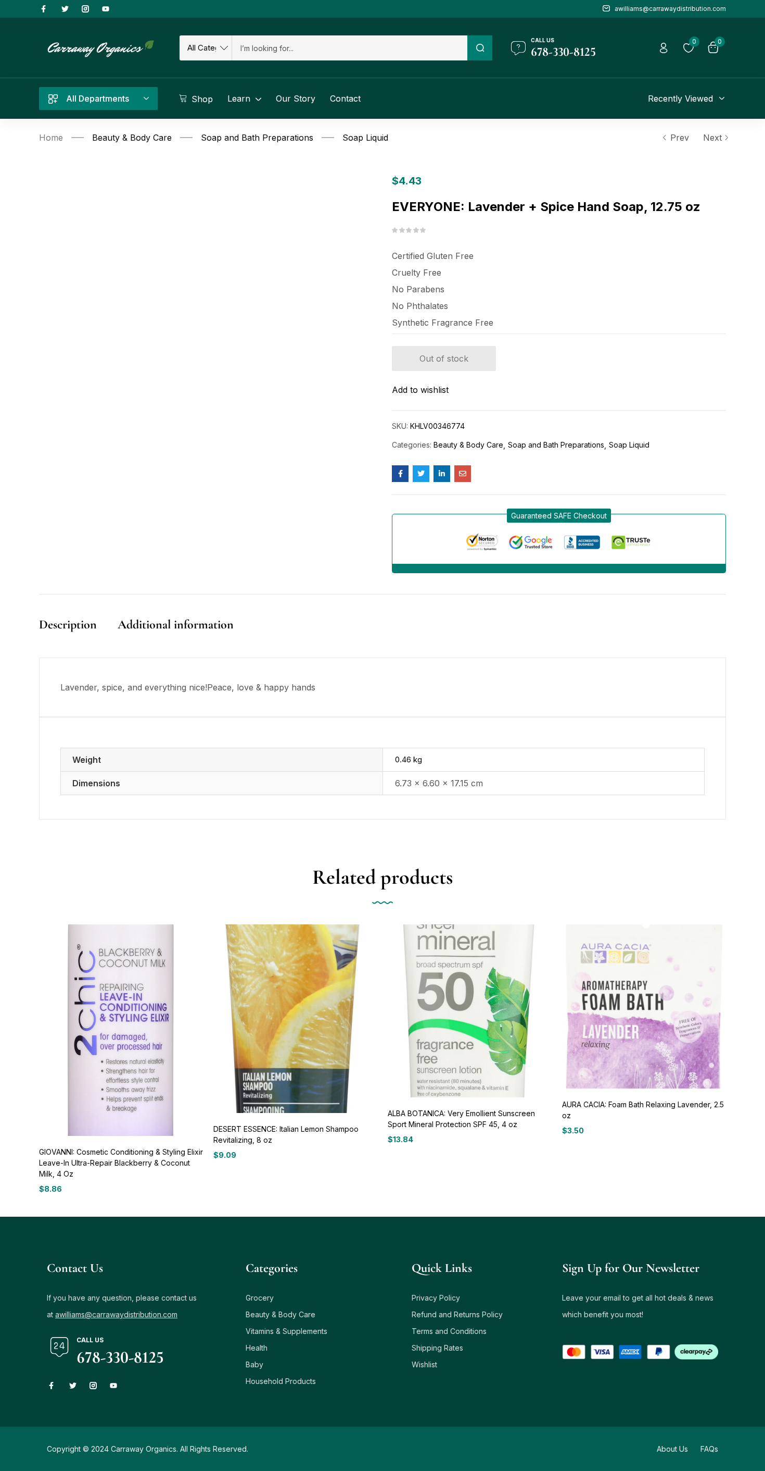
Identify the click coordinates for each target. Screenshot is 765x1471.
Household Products (281, 1381)
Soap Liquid (365, 137)
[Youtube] (105, 9)
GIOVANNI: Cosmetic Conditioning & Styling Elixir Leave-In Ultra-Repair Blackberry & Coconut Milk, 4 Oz (121, 1162)
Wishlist (424, 1364)
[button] (559, 516)
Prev (679, 137)
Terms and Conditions (449, 1331)
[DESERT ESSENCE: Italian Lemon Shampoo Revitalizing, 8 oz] (295, 1018)
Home (51, 137)
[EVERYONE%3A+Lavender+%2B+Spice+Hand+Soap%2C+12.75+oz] (421, 473)
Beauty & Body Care (132, 137)
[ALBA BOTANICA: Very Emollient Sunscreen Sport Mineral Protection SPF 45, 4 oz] (470, 1010)
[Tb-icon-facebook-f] (44, 9)
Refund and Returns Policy (457, 1314)
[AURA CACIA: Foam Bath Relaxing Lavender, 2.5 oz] (644, 1006)
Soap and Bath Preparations (257, 137)
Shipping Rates (437, 1347)
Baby (254, 1364)
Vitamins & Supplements (286, 1331)
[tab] (78, 635)
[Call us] (518, 48)
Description (68, 624)
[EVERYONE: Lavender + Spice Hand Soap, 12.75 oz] (400, 473)
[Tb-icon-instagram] (85, 9)
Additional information (176, 624)
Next (712, 137)
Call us (542, 40)
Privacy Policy (436, 1297)
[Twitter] (65, 9)
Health (256, 1347)
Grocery (260, 1297)
